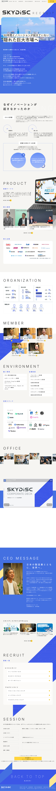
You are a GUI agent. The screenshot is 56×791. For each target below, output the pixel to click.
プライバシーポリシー (25, 755)
